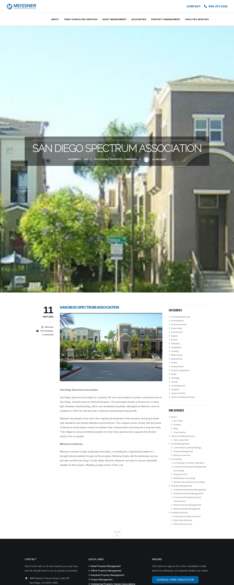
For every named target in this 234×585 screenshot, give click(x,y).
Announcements (178, 324)
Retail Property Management (187, 509)
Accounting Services (180, 317)
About (174, 417)
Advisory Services (182, 455)
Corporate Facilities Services (187, 516)
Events (174, 340)
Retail (173, 374)
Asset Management (180, 444)
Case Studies (180, 432)
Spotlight (175, 378)
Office (174, 362)
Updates (175, 389)
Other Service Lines (183, 524)
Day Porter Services (183, 520)
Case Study (176, 328)
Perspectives (177, 366)
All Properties (114, 159)
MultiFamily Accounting (184, 478)
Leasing (175, 351)
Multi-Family (177, 355)
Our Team (178, 421)
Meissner (161, 159)
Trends (174, 382)
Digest (174, 336)
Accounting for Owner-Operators (189, 463)
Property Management (181, 486)
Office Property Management (187, 505)
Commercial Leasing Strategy (187, 447)
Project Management (183, 451)
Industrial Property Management (188, 493)
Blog (176, 428)
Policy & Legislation (180, 370)
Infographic (176, 347)
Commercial (130, 159)
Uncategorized (178, 385)
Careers (177, 424)
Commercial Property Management (190, 489)
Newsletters (177, 359)
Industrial (175, 343)
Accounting (176, 459)
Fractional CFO (180, 474)
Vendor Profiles (178, 393)
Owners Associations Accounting (189, 482)
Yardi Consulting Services (183, 397)
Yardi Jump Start (181, 440)
